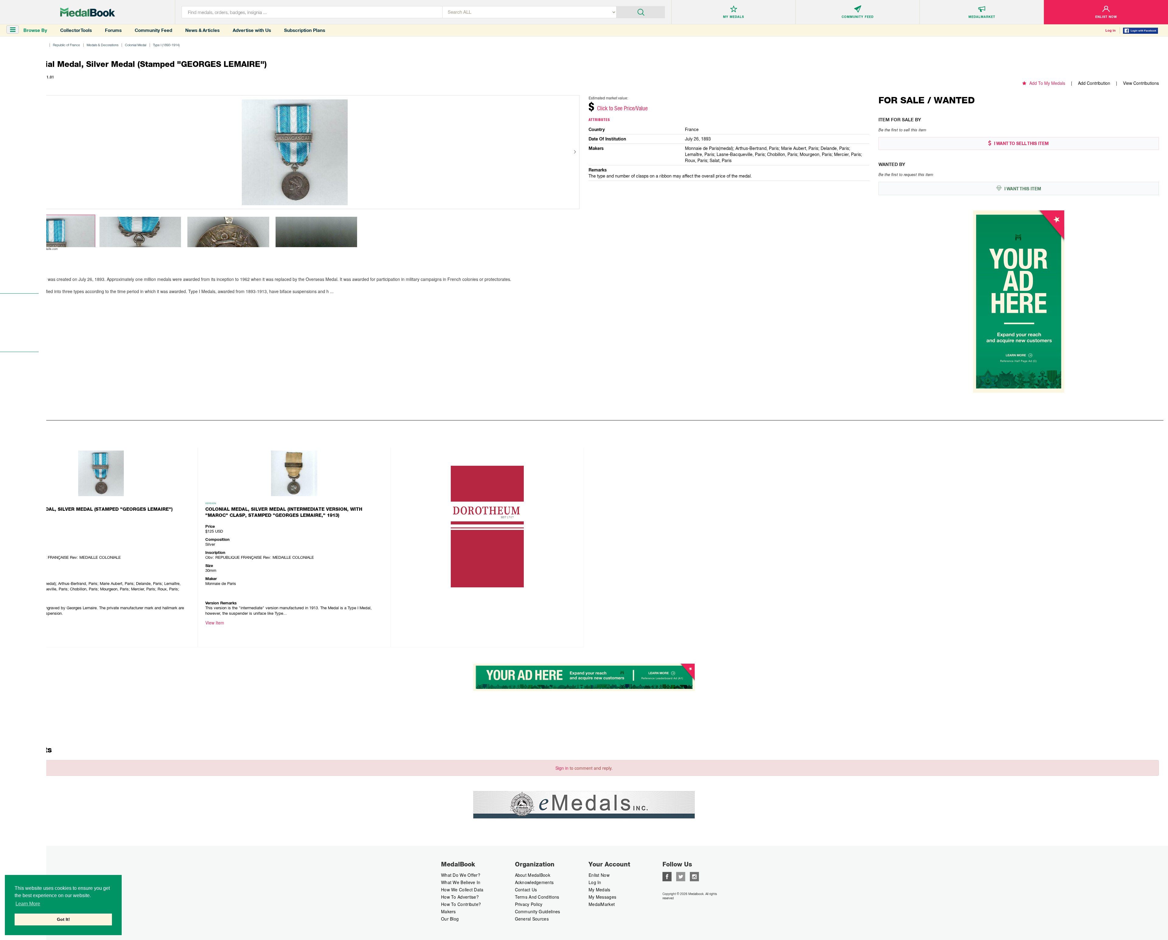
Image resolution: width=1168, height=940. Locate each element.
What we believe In (460, 882)
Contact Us (526, 889)
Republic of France (66, 45)
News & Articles (202, 30)
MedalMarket (602, 904)
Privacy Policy (529, 904)
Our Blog (450, 919)
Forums (113, 30)
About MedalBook (533, 875)
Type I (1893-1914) (166, 45)
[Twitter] (680, 876)
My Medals (599, 889)
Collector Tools (76, 30)
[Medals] (87, 12)
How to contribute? (461, 904)
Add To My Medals (1047, 83)
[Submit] (641, 11)
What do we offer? (460, 875)
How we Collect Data (462, 889)
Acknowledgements (534, 882)
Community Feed (153, 30)
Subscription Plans (304, 30)
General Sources (532, 919)
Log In (595, 882)
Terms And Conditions (537, 897)
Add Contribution (1094, 83)
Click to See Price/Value (622, 108)
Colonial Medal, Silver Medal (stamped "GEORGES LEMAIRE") (92, 509)
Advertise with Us (252, 30)
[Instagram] (694, 876)
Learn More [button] (28, 903)
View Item (214, 623)
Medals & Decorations (102, 45)
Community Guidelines (537, 911)
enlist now (599, 875)
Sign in (561, 768)
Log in (1110, 30)
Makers (448, 911)
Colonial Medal (135, 45)
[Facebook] (667, 876)
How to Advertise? (460, 897)
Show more (22, 300)
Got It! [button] (63, 919)
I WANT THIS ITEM (1022, 189)
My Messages (602, 897)
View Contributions (1141, 83)
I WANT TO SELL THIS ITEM (1021, 143)
